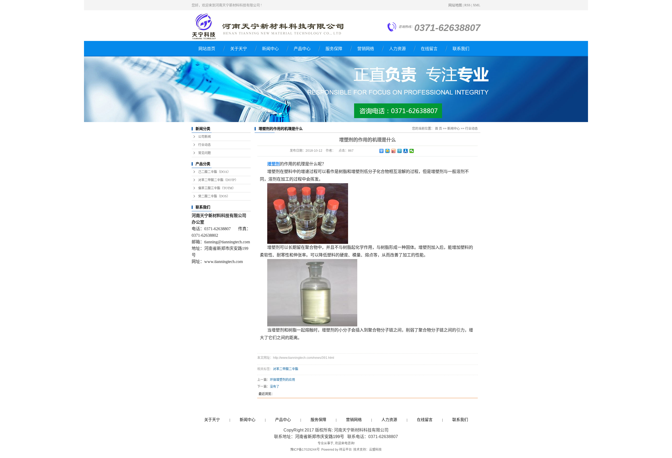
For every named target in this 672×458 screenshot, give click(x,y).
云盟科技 (375, 449)
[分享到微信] (412, 151)
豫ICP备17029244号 (305, 449)
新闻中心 (270, 48)
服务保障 (334, 48)
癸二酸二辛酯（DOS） (214, 196)
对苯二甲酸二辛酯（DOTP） (218, 180)
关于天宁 (238, 48)
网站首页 (206, 48)
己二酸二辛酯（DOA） (214, 172)
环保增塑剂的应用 (282, 380)
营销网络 (365, 48)
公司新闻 (204, 137)
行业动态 (204, 145)
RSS (467, 5)
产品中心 (302, 48)
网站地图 (455, 5)
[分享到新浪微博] (393, 151)
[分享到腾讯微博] (399, 151)
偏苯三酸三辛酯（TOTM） (216, 188)
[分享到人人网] (405, 151)
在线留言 (429, 48)
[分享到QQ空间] (387, 151)
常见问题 (204, 153)
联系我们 (461, 48)
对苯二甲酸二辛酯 (285, 369)
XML (476, 5)
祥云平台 (345, 449)
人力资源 (397, 48)
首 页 (438, 128)
